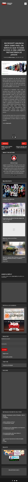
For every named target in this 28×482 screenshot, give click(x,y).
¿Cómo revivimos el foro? (9, 422)
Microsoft (8, 123)
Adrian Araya (11, 57)
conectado (14, 276)
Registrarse (5, 353)
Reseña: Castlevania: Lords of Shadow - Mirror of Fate (14, 416)
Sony (5, 441)
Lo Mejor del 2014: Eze (8, 199)
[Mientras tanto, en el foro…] (14, 229)
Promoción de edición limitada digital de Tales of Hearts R (13, 219)
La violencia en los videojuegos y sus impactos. (14, 427)
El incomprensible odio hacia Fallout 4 (12, 433)
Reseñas (6, 417)
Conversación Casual (9, 423)
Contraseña (4, 344)
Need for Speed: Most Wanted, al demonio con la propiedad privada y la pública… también (14, 258)
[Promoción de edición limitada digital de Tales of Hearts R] (14, 209)
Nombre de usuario (5, 338)
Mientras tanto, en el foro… (10, 238)
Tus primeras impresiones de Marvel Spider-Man (13, 439)
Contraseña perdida (7, 357)
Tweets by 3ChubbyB (8, 365)
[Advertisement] (14, 22)
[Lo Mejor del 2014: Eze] (14, 190)
